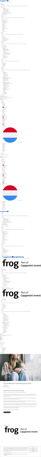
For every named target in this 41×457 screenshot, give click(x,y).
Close (1, 337)
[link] (5, 1)
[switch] (0, 97)
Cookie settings (7, 445)
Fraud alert (6, 420)
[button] (5, 154)
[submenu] (3, 227)
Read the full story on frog (7, 412)
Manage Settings (33, 449)
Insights (3, 4)
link (1, 4)
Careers (3, 42)
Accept (33, 447)
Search (0, 334)
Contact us (7, 441)
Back (4, 8)
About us (3, 68)
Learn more (2, 35)
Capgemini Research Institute (4, 224)
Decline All (33, 451)
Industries (3, 16)
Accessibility (6, 417)
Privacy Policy (6, 418)
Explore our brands (3, 253)
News (2, 59)
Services (6, 438)
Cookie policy (7, 444)
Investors (6, 442)
